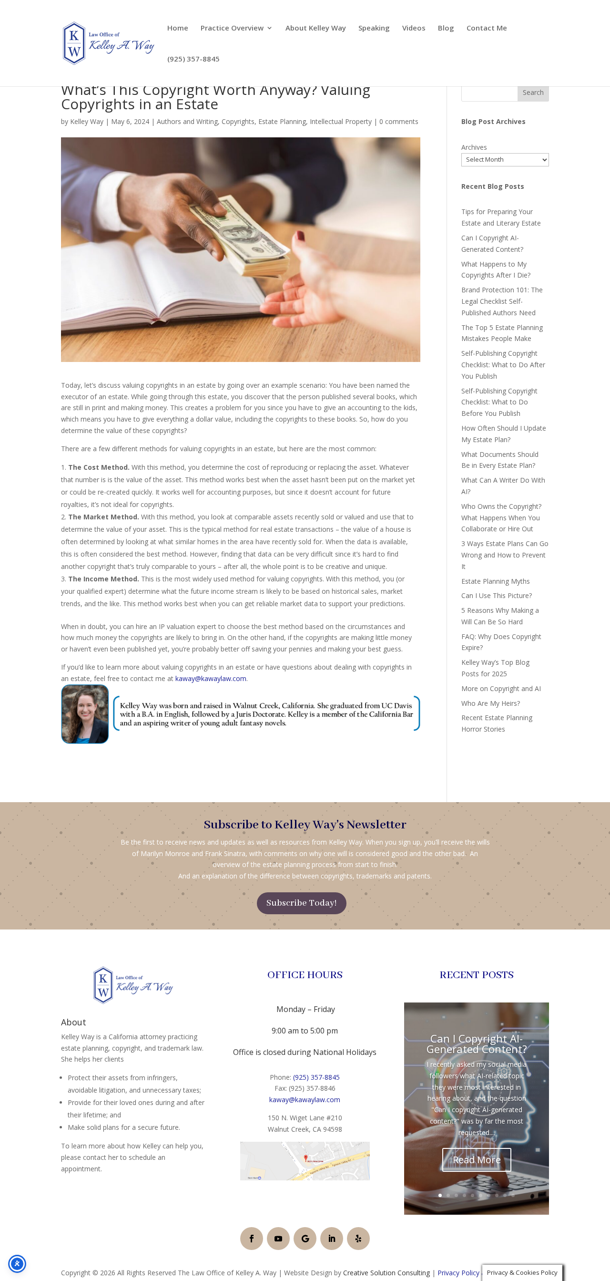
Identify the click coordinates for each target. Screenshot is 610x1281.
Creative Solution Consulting (386, 1272)
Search (533, 92)
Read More (477, 1159)
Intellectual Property (341, 121)
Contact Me (487, 28)
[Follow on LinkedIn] (331, 1238)
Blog (446, 28)
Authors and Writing (187, 121)
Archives (474, 147)
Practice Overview (232, 28)
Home (177, 28)
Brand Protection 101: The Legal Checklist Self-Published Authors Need (502, 301)
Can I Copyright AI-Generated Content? (477, 1043)
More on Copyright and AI (501, 688)
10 (513, 1195)
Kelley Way (86, 121)
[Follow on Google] (305, 1238)
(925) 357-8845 (193, 59)
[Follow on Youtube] (278, 1238)
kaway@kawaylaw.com (210, 678)
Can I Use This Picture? (496, 595)
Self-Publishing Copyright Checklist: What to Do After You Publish (503, 365)
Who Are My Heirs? (490, 703)
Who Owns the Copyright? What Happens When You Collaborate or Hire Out (501, 518)
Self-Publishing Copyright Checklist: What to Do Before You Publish (499, 402)
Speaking (374, 28)
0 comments (398, 121)
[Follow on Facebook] (251, 1238)
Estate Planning (282, 121)
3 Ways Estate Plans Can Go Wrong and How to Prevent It (505, 555)
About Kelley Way (315, 28)
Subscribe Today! (301, 903)
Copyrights (238, 121)
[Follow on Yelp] (358, 1238)
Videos (414, 28)
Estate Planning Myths (495, 581)
